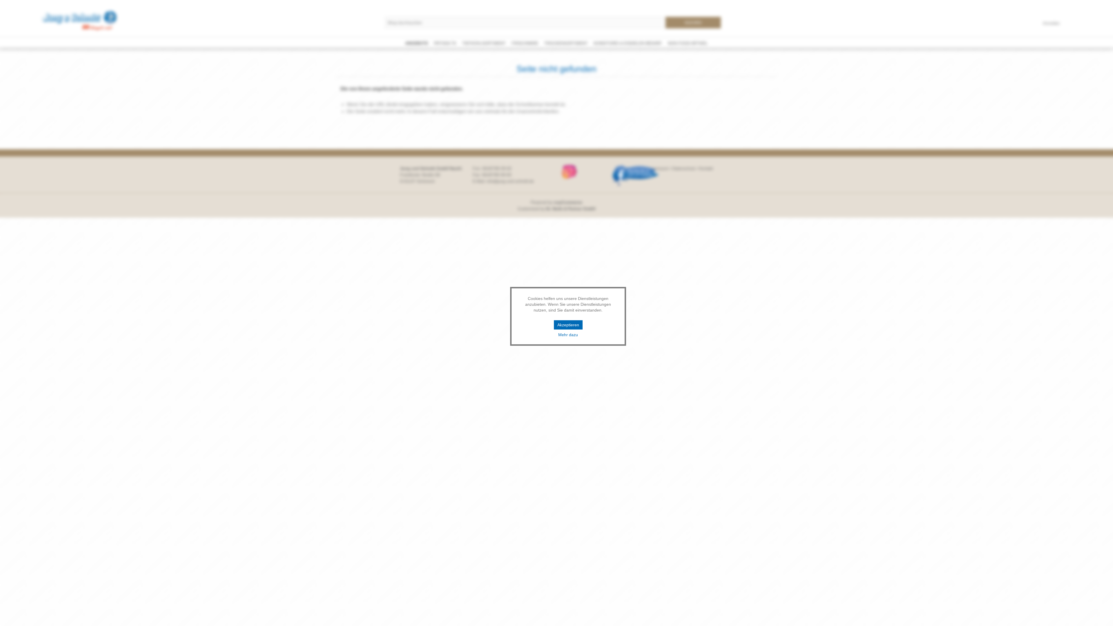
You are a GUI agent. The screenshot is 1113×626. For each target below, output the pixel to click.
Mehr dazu (568, 334)
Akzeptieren (568, 325)
